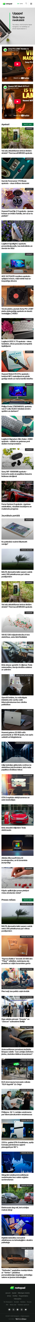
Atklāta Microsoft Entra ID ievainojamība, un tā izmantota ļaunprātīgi (14, 860)
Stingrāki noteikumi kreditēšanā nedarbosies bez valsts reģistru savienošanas (14, 1177)
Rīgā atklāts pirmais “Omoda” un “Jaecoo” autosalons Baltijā (15, 1020)
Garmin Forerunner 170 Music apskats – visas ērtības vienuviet (15, 182)
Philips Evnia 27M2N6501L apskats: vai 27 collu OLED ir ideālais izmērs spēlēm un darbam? (16, 408)
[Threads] (21, 1309)
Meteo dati (13, 1304)
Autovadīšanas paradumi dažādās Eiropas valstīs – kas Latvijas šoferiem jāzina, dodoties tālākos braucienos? (17, 1051)
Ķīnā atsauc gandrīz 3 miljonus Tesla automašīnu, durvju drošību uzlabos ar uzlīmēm (16, 667)
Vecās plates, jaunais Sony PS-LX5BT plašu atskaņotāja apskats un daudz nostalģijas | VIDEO (17, 311)
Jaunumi (7, 1293)
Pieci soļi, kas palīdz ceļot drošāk (15, 991)
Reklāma (22, 1302)
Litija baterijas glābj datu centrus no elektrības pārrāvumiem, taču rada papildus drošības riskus (16, 767)
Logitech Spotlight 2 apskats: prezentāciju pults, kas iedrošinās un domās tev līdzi (16, 246)
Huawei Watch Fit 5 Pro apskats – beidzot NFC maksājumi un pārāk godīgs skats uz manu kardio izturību (17, 376)
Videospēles (17, 1299)
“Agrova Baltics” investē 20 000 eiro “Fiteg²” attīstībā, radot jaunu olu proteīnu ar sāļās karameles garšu (16, 961)
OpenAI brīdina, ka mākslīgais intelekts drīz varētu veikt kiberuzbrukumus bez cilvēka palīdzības (14, 701)
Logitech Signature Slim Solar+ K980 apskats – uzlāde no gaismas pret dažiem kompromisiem (17, 441)
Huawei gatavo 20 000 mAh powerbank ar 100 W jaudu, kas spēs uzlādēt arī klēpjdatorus (17, 734)
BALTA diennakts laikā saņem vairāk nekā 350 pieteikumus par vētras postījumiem (16, 574)
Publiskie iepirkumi (23, 1304)
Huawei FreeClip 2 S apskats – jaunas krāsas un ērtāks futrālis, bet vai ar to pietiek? (17, 213)
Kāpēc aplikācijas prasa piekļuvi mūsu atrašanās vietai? (15, 891)
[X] (13, 1309)
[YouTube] (25, 1309)
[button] (26, 4)
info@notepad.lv (24, 1316)
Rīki (7, 1304)
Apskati (14, 1293)
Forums (29, 1302)
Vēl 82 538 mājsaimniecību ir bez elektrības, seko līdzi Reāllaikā (15, 636)
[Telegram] (17, 1309)
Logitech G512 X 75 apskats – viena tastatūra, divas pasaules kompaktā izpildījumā (16, 343)
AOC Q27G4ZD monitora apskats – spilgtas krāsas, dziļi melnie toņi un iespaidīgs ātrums (16, 278)
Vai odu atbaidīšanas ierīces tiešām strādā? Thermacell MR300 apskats (16, 152)
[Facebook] (9, 1309)
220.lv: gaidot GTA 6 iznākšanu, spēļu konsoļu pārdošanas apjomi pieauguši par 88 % (17, 1144)
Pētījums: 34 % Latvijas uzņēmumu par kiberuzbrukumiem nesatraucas (16, 1113)
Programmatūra (23, 1296)
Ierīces (9, 1296)
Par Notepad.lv (8, 1302)
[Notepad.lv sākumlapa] (17, 1288)
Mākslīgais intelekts (24, 1293)
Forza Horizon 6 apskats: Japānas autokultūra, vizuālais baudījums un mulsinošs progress (16, 506)
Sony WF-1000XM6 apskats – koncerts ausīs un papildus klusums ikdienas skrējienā (16, 473)
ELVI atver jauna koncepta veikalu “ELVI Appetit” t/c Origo (15, 1083)
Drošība (15, 1296)
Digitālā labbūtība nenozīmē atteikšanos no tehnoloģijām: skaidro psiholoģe (17, 1240)
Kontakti (16, 1302)
